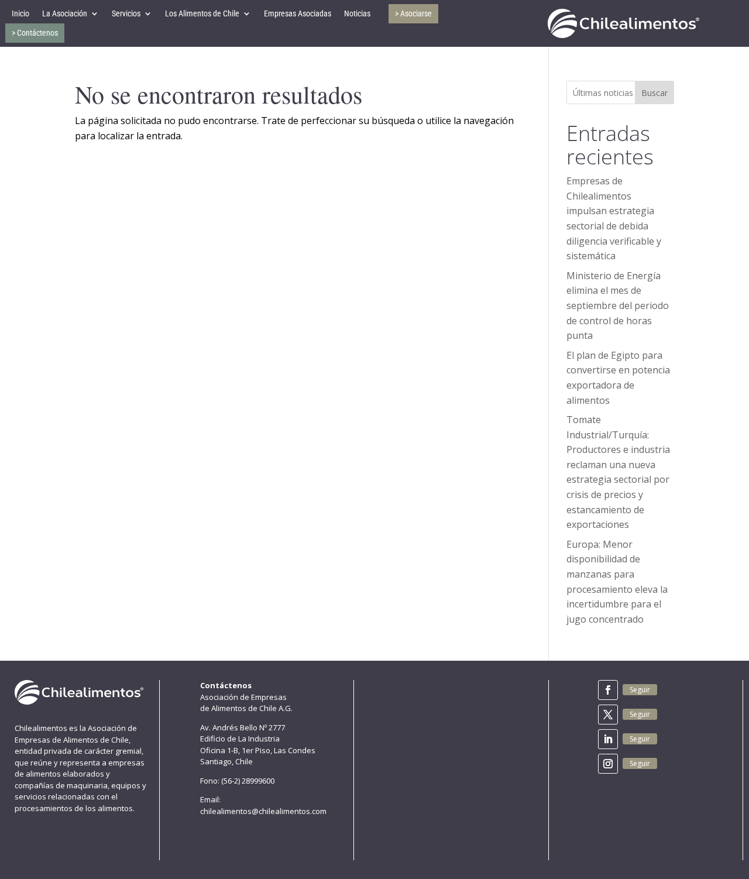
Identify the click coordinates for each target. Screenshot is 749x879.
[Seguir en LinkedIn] (608, 739)
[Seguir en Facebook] (608, 690)
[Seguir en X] (608, 715)
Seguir (640, 690)
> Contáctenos (35, 32)
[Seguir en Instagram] (608, 764)
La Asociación (64, 13)
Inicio (20, 13)
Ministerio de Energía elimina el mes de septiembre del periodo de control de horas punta (617, 305)
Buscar (654, 92)
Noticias (357, 13)
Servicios (126, 13)
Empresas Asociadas (297, 13)
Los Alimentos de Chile (202, 13)
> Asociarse (413, 13)
